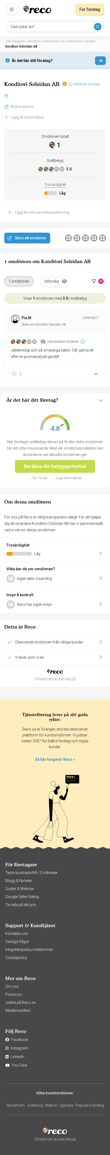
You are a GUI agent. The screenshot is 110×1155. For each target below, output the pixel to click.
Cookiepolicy (16, 957)
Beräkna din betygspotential (55, 466)
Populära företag (89, 1105)
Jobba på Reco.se (20, 1002)
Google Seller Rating (22, 897)
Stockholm (15, 1105)
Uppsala (66, 1105)
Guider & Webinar (19, 889)
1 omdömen (19, 281)
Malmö (51, 1105)
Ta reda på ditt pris (20, 905)
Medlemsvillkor (18, 1010)
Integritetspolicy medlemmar (29, 949)
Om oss (12, 986)
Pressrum (13, 994)
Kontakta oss (16, 933)
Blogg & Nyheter (18, 881)
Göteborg (35, 1105)
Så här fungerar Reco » (55, 759)
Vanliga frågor (17, 941)
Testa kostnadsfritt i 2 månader (31, 873)
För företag (89, 9)
